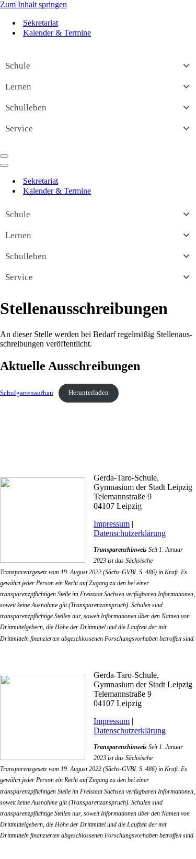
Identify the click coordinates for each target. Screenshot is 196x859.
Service (19, 128)
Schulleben (26, 108)
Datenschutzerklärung (130, 533)
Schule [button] (17, 66)
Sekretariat (40, 22)
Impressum (112, 523)
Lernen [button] (18, 87)
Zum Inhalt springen (33, 4)
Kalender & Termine (57, 32)
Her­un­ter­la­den (88, 392)
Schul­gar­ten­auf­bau (26, 392)
